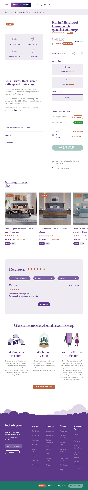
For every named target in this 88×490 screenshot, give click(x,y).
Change (77, 117)
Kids (47, 454)
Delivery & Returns (77, 440)
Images (62, 278)
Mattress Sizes (63, 443)
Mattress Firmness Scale (63, 451)
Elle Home (35, 431)
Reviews (70, 32)
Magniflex (35, 456)
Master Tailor (34, 450)
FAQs (76, 434)
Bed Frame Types (64, 459)
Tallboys (49, 465)
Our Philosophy (44, 387)
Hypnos (34, 445)
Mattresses (50, 431)
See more (44, 304)
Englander (35, 436)
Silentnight (36, 465)
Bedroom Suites (49, 448)
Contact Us (78, 468)
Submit (12, 452)
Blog (61, 470)
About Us (63, 431)
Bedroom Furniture (49, 441)
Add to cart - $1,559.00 (67, 148)
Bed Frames (50, 436)
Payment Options (77, 462)
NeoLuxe (35, 460)
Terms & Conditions (78, 447)
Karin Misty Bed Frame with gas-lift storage (29, 12)
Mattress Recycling (63, 437)
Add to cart (75, 486)
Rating (38, 278)
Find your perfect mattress (77, 454)
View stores (77, 132)
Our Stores (64, 465)
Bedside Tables (48, 459)
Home (6, 12)
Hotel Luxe (35, 440)
